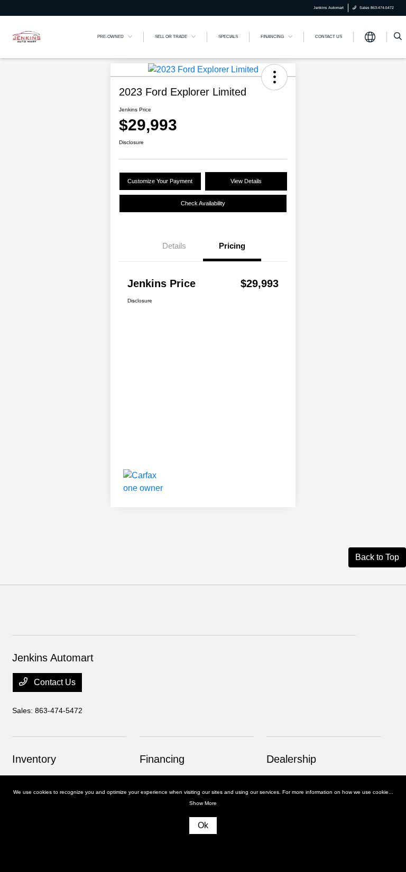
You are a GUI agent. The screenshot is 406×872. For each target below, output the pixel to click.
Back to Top (377, 557)
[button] (274, 77)
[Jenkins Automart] (26, 36)
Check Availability (203, 203)
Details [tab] (174, 245)
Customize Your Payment (159, 181)
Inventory (34, 759)
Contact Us (54, 682)
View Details (246, 181)
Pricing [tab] (232, 245)
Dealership (291, 759)
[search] (398, 37)
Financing (162, 759)
